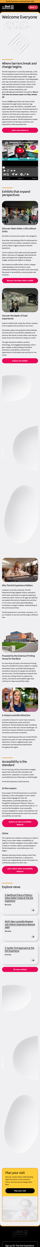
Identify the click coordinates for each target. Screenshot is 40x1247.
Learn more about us (20, 130)
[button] (4, 170)
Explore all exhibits (20, 361)
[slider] (4, 167)
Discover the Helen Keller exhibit (20, 281)
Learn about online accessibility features (20, 870)
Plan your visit (20, 1191)
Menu (32, 7)
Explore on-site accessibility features (20, 823)
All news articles (20, 970)
